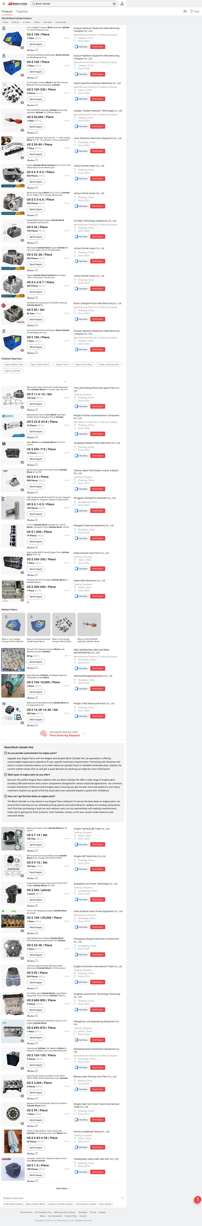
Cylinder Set (15, 22)
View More (62, 1188)
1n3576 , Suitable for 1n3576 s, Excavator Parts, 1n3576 (48, 526)
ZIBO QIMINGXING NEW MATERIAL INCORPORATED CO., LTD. (92, 651)
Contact (82, 1216)
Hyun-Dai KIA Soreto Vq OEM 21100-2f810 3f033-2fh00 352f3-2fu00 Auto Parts (47, 1077)
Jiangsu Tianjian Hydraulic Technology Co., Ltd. (98, 110)
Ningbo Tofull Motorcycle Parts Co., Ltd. (94, 703)
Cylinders (36, 22)
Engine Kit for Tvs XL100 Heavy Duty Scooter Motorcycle (48, 166)
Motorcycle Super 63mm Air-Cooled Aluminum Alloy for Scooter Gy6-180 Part (47, 388)
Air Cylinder (26, 22)
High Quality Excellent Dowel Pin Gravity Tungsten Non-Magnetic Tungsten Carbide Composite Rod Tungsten (48, 498)
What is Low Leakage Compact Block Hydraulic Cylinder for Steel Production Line (13, 640)
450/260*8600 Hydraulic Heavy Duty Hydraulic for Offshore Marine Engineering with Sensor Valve (47, 111)
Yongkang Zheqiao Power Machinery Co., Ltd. (97, 442)
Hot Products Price (43, 1212)
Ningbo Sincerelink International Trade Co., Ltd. (98, 966)
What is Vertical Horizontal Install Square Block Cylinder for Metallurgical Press (38, 640)
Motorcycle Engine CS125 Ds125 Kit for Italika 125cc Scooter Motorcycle (48, 193)
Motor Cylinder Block (35, 1204)
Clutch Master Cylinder (86, 1204)
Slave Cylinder (105, 1204)
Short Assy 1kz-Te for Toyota (46, 443)
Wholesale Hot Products (65, 1212)
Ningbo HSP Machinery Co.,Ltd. (90, 856)
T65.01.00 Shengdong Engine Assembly (47, 912)
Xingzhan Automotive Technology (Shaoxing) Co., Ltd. (97, 995)
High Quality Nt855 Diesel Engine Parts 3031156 (48, 553)
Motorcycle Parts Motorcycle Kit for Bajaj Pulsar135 (48, 704)
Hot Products (26, 1212)
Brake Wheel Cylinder (13, 1204)
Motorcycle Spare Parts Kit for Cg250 (47, 829)
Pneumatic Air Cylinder (99, 364)
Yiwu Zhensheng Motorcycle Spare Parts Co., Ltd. (97, 389)
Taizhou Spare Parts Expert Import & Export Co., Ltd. (96, 472)
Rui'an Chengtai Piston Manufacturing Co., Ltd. (98, 303)
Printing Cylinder (60, 22)
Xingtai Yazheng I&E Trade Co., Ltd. (92, 828)
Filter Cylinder (29, 364)
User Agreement (55, 1216)
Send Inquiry (35, 44)
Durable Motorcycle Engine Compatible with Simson (45, 221)
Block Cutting (10, 364)
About (42, 1216)
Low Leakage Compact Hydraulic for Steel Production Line (48, 28)
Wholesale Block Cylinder (71, 364)
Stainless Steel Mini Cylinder (60, 1204)
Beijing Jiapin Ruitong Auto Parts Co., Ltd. (95, 1076)
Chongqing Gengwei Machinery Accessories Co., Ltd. (96, 940)
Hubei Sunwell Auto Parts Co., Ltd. (91, 553)
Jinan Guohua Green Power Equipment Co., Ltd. (98, 911)
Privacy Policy (71, 1216)
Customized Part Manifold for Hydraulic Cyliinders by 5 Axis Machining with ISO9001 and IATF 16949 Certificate (47, 1049)
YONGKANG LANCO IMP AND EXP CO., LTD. (96, 1159)
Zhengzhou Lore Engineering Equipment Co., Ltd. (97, 1023)
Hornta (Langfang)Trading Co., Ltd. (92, 1131)
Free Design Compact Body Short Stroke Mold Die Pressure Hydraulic (47, 83)
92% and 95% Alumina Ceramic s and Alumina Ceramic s (45, 650)
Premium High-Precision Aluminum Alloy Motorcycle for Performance (46, 967)
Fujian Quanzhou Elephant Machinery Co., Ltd (97, 83)
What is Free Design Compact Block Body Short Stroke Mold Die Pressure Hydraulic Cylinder (62, 640)
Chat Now (83, 46)
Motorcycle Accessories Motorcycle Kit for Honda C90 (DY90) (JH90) (47, 856)
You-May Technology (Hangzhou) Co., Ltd (95, 220)
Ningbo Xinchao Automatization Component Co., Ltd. (96, 417)
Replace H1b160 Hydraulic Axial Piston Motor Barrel (47, 1104)
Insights (102, 1212)
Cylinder (5, 22)
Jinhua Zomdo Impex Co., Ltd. (89, 165)
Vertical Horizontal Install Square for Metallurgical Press (48, 56)
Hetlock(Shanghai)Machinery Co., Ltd (93, 675)
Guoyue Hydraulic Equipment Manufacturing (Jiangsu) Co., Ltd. (96, 29)
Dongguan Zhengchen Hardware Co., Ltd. (95, 497)
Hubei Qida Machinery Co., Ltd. (89, 580)
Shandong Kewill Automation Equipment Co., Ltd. (97, 1050)
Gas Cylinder (47, 364)
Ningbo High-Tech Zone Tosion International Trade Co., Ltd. (96, 1105)
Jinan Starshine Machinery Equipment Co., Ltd (97, 138)
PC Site (93, 1212)
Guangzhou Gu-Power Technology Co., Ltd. (96, 883)
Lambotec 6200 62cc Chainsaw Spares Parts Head (47, 1159)
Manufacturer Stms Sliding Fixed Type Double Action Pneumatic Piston (46, 416)
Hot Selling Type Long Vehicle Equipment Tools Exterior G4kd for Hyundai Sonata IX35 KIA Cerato (47, 994)
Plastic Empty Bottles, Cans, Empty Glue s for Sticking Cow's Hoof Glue (47, 1132)
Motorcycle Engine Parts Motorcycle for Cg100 (47, 471)
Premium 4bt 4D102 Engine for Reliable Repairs (47, 581)
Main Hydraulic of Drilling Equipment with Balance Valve (47, 676)
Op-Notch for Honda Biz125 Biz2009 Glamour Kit (47, 304)
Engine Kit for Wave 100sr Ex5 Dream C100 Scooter (46, 276)
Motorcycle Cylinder (13, 370)
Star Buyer (82, 1212)
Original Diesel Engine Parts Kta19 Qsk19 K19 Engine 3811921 (47, 884)
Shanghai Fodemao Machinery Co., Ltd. (94, 525)
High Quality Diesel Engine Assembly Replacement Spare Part (46, 939)
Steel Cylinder (47, 22)
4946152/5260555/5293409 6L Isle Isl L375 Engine (47, 1022)
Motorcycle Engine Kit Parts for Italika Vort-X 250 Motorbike (47, 249)
